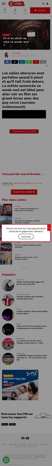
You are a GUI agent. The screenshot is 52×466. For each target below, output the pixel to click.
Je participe (26, 236)
